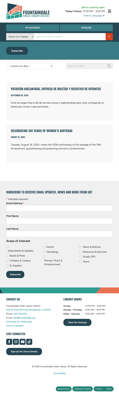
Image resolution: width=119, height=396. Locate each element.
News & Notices (92, 246)
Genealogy (52, 251)
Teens (109, 389)
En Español (16, 265)
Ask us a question (15, 325)
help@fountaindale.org (24, 317)
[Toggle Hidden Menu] (109, 11)
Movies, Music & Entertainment (53, 262)
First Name (12, 215)
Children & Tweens (82, 389)
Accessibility (59, 373)
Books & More (64, 389)
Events (99, 389)
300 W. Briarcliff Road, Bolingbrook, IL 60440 (28, 309)
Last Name (12, 228)
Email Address (15, 203)
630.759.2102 (20, 313)
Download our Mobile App (19, 321)
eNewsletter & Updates (20, 250)
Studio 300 (89, 256)
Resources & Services (95, 251)
